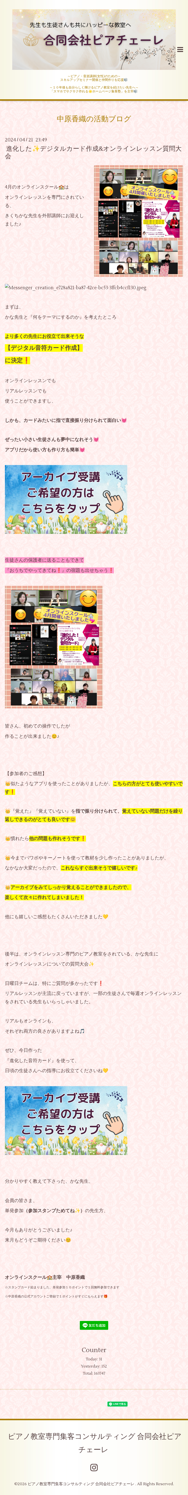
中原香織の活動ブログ (94, 119)
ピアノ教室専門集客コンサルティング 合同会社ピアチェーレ (95, 1443)
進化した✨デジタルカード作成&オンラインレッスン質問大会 (93, 152)
